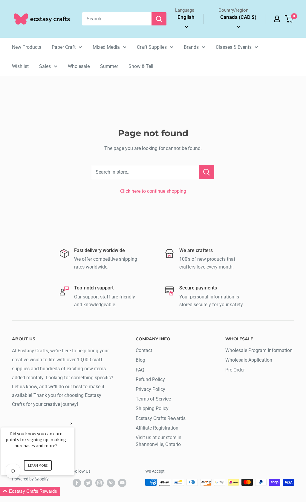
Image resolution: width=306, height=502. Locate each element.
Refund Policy (150, 379)
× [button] (71, 423)
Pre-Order (235, 370)
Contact (144, 350)
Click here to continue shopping (153, 191)
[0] (289, 18)
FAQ (140, 370)
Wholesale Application (248, 360)
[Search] (159, 18)
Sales (45, 66)
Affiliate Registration (157, 428)
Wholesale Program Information (259, 350)
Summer (109, 66)
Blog (140, 360)
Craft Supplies (152, 47)
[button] (45, 491)
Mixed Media (106, 47)
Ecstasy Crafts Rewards (161, 418)
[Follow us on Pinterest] (111, 483)
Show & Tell (140, 66)
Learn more (38, 465)
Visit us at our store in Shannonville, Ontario (158, 441)
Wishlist (20, 66)
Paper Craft (64, 47)
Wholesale (79, 66)
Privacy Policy (150, 389)
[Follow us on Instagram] (99, 483)
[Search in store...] (206, 172)
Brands (191, 47)
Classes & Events (234, 47)
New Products (26, 47)
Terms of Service (153, 399)
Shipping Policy (152, 408)
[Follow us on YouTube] (122, 483)
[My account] (277, 19)
